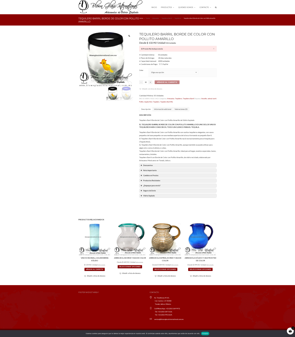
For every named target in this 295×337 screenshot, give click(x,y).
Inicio (154, 7)
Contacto (204, 7)
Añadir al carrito (167, 82)
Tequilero (156, 102)
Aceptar (205, 333)
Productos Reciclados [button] (151, 180)
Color (141, 70)
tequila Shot (148, 102)
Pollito (141, 102)
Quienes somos (185, 7)
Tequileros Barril (188, 98)
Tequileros (178, 98)
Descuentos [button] (148, 165)
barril (214, 98)
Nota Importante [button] (150, 170)
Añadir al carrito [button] (94, 269)
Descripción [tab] (146, 109)
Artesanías (170, 98)
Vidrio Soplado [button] (149, 196)
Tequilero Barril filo (166, 102)
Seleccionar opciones (129, 267)
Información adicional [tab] (162, 109)
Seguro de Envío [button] (149, 191)
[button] (150, 88)
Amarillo (204, 98)
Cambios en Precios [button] (150, 175)
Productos (166, 7)
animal (210, 98)
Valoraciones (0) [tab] (181, 109)
